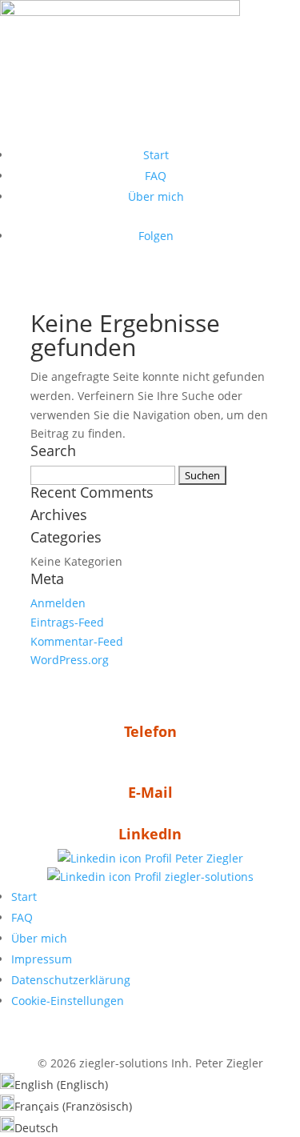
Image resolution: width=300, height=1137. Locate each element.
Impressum (41, 959)
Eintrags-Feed (67, 622)
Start (156, 154)
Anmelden (58, 603)
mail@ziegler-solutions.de (150, 816)
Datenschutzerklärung (70, 979)
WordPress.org (69, 659)
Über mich (156, 196)
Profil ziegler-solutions (192, 876)
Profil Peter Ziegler (192, 858)
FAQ (155, 175)
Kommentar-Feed (76, 641)
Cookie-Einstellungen (67, 1000)
